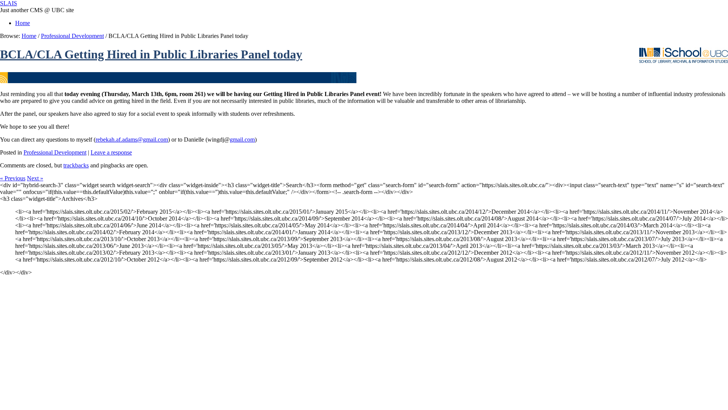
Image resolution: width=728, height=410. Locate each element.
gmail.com (242, 139)
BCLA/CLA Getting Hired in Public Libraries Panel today (151, 54)
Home (22, 23)
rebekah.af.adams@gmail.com (132, 139)
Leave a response (111, 152)
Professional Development (72, 36)
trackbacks (76, 165)
